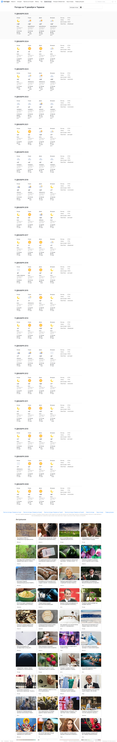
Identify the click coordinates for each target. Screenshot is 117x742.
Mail (2, 741)
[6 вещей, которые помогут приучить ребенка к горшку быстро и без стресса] (69, 663)
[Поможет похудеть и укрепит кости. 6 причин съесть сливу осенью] (91, 555)
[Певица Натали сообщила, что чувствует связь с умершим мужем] (69, 706)
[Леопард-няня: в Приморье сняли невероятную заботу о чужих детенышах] (26, 555)
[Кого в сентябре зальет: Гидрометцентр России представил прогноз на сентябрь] (69, 533)
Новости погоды (90, 512)
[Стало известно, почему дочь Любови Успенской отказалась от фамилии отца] (69, 728)
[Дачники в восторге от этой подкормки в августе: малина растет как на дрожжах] (48, 663)
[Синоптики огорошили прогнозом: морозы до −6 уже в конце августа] (26, 685)
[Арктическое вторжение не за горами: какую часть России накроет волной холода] (91, 620)
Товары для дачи (109, 512)
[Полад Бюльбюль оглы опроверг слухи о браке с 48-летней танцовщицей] (91, 685)
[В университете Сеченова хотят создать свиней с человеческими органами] (48, 577)
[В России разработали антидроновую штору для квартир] (26, 642)
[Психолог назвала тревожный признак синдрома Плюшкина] (26, 620)
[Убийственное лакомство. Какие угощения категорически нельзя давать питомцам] (48, 533)
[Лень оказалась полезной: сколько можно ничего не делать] (48, 642)
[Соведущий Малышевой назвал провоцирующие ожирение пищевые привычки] (48, 620)
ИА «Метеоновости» (112, 741)
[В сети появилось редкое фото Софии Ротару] (69, 642)
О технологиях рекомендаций (88, 741)
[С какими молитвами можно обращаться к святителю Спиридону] (26, 728)
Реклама (11, 741)
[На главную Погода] (6, 1)
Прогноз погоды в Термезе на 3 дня (12, 512)
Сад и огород (99, 512)
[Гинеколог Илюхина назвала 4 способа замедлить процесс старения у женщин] (91, 706)
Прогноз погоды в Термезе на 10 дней (74, 512)
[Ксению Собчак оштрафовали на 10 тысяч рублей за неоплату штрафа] (69, 598)
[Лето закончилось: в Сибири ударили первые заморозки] (48, 706)
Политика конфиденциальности (75, 741)
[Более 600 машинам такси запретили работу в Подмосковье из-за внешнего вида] (91, 663)
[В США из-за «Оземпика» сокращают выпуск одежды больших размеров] (69, 685)
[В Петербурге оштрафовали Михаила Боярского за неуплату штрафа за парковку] (91, 577)
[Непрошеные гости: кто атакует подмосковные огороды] (91, 533)
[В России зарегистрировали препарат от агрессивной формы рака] (91, 642)
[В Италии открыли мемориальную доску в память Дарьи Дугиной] (26, 577)
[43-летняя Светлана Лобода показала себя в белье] (48, 728)
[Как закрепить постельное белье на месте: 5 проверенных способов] (69, 620)
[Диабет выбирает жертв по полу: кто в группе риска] (48, 685)
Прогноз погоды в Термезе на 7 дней (53, 512)
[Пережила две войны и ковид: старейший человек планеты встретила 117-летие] (69, 577)
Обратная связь (98, 741)
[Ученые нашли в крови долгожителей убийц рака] (48, 598)
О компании (6, 741)
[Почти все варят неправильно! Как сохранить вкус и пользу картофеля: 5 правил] (26, 598)
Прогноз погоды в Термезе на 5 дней (32, 512)
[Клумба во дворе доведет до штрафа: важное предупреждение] (91, 598)
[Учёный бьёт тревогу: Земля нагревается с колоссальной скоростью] (26, 663)
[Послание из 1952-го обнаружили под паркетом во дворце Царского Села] (26, 533)
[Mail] (2, 1)
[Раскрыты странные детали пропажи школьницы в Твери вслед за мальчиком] (26, 706)
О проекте (66, 741)
